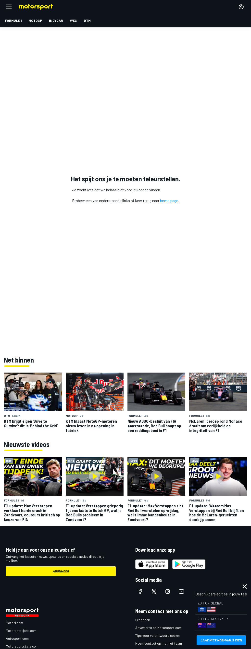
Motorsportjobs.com (21, 630)
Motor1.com (14, 623)
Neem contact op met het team (158, 643)
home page (169, 200)
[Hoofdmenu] (9, 7)
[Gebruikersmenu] (241, 7)
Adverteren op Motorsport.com (158, 628)
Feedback (142, 620)
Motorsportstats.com (22, 646)
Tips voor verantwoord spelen (157, 635)
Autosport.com (17, 638)
